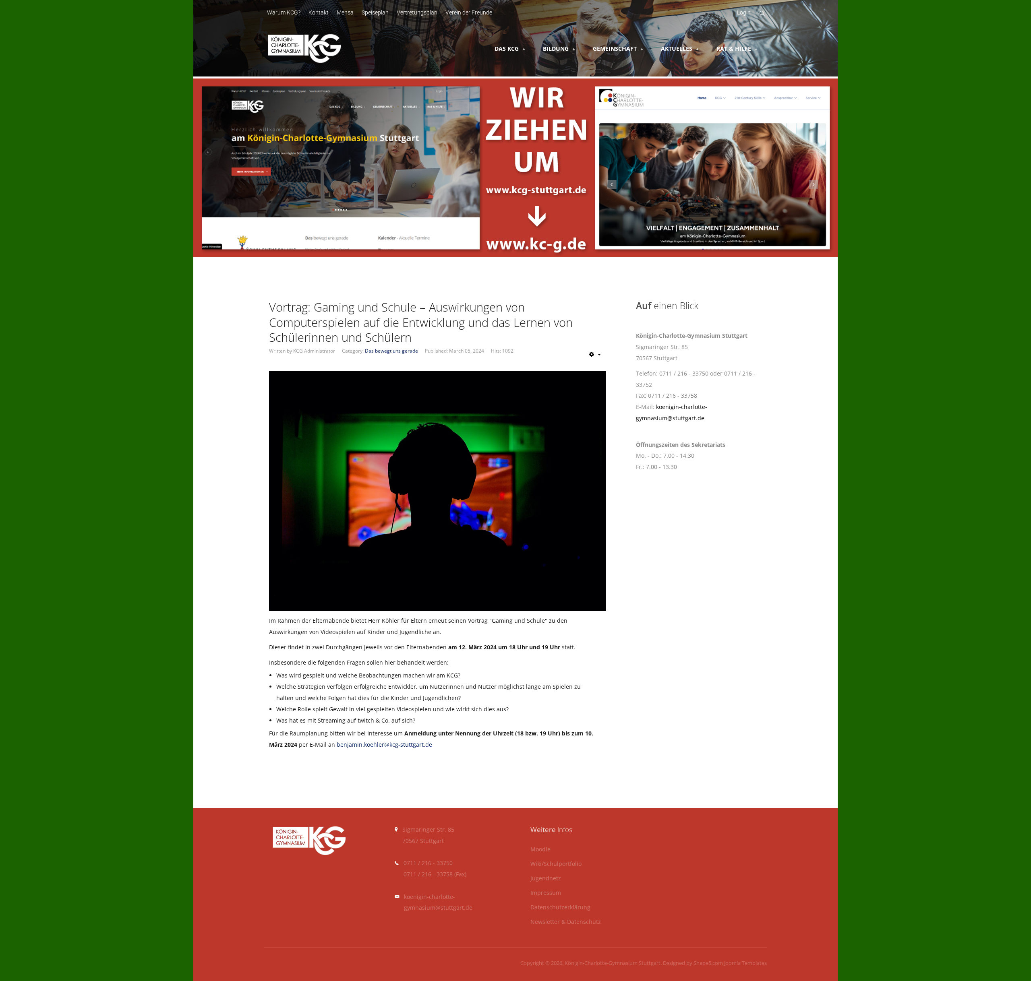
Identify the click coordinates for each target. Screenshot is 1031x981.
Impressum (545, 893)
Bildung (556, 48)
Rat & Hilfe (733, 48)
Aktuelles (676, 48)
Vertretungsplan (417, 12)
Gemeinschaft (615, 48)
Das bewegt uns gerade (391, 350)
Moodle (540, 849)
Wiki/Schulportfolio (556, 864)
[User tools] (595, 354)
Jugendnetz (545, 878)
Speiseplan (375, 12)
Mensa (345, 12)
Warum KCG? (283, 12)
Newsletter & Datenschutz (565, 922)
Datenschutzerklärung (560, 907)
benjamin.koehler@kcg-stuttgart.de (384, 744)
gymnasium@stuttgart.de (438, 907)
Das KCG (507, 48)
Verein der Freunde (468, 12)
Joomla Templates (745, 963)
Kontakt (318, 12)
